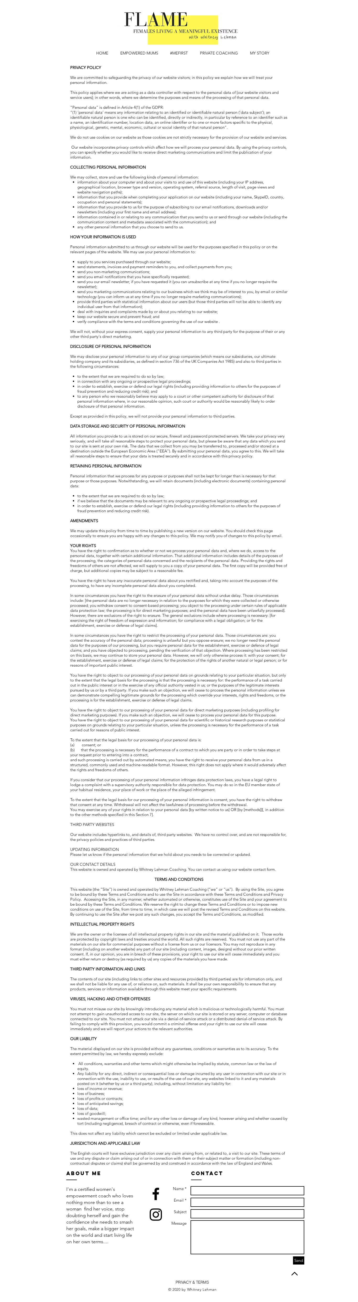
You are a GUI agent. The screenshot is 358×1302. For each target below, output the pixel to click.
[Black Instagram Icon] (156, 1214)
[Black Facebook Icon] (156, 1194)
